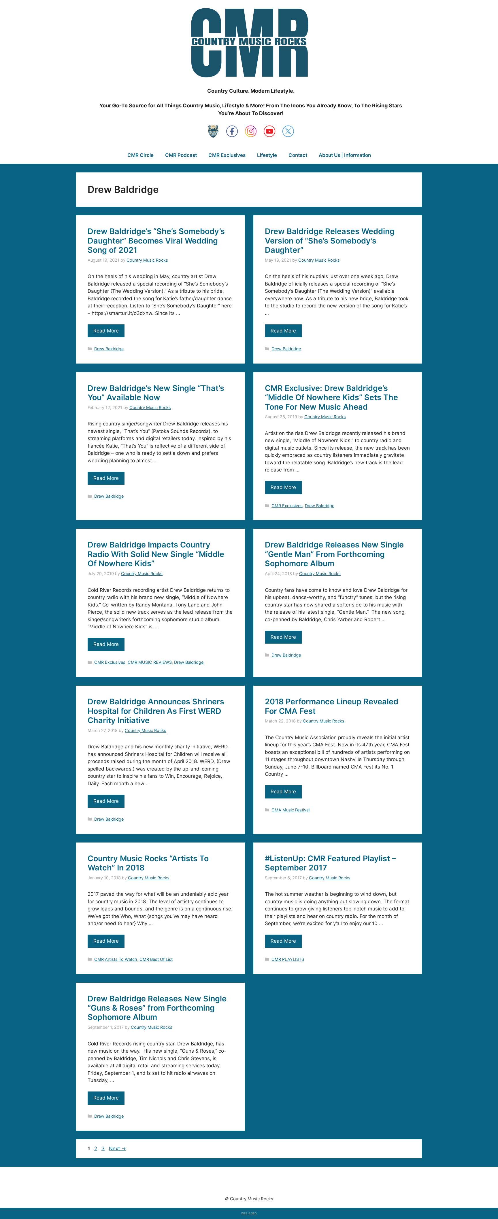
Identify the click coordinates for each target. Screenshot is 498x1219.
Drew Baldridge (109, 348)
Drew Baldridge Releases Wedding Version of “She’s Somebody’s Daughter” (330, 241)
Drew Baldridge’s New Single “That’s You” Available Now (156, 392)
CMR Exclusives (227, 155)
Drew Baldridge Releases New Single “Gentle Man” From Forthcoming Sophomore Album (334, 554)
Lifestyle (267, 155)
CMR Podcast (181, 155)
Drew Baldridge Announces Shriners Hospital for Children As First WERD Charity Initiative (156, 711)
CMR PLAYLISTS (287, 959)
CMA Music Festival (290, 809)
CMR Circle (140, 155)
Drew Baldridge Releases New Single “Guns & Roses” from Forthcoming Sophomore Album (157, 1008)
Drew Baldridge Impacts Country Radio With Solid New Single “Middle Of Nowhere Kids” (156, 554)
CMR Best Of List (156, 959)
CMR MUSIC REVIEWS (150, 662)
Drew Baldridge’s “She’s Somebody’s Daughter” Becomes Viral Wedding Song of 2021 (156, 241)
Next (117, 1148)
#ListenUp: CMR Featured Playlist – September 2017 (330, 863)
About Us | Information (345, 155)
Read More (106, 331)
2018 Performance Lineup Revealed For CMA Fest (331, 706)
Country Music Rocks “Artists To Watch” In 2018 (148, 863)
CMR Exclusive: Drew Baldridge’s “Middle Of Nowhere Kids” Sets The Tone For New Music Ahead (331, 397)
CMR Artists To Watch (115, 959)
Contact (297, 155)
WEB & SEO (249, 1213)
